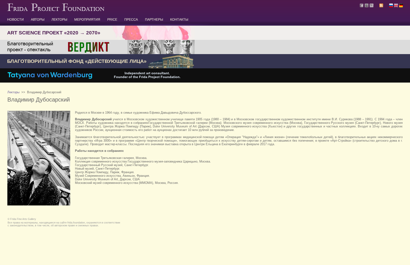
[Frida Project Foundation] (55, 10)
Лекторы (13, 92)
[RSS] (381, 6)
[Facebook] (361, 5)
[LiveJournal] (371, 5)
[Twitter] (366, 5)
